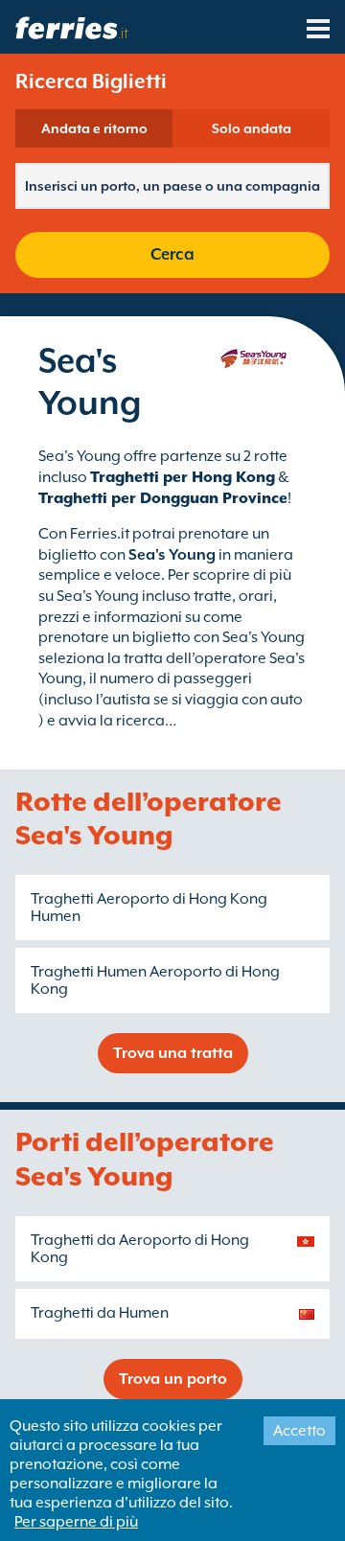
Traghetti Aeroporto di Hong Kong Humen (149, 907)
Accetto (299, 1430)
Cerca (172, 254)
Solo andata (251, 128)
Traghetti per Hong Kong (182, 477)
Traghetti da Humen (100, 1313)
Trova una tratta (173, 1053)
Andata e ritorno (94, 128)
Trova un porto (173, 1379)
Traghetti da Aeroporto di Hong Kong (140, 1248)
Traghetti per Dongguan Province (163, 498)
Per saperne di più (76, 1521)
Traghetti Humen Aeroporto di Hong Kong (155, 980)
